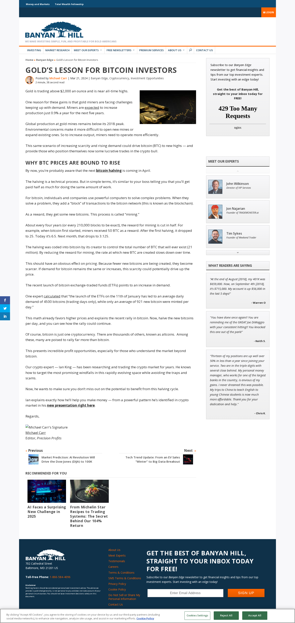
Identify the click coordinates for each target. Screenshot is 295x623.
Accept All (254, 615)
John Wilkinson (237, 184)
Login (269, 12)
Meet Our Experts (86, 50)
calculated (52, 296)
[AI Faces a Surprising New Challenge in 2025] (46, 491)
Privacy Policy (117, 584)
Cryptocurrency (119, 78)
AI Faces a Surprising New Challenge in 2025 (46, 512)
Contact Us (204, 50)
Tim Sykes (234, 233)
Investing (34, 50)
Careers (113, 567)
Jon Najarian (235, 209)
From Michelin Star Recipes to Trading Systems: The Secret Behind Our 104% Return (89, 516)
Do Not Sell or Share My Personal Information (124, 597)
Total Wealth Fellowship (69, 4)
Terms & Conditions (121, 572)
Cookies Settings (197, 615)
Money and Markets (38, 4)
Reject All (226, 615)
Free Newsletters (119, 50)
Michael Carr (58, 78)
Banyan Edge (44, 60)
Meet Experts (117, 555)
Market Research (57, 50)
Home (29, 60)
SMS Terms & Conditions (124, 578)
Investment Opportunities (147, 78)
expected (92, 107)
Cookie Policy (117, 589)
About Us (174, 50)
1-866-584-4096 (60, 577)
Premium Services (151, 50)
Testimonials (116, 561)
